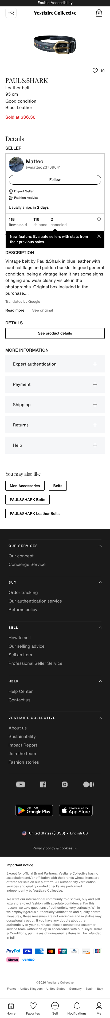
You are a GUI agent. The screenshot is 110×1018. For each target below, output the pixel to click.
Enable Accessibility (55, 3)
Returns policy (23, 609)
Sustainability (22, 736)
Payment (21, 384)
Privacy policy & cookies (53, 848)
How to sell (20, 637)
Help (17, 445)
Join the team (22, 753)
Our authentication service (35, 601)
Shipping (22, 404)
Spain (89, 989)
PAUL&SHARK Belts (27, 500)
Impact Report (23, 745)
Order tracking (23, 592)
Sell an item (20, 654)
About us (18, 728)
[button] (99, 13)
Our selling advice (27, 646)
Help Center (21, 691)
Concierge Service (27, 564)
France (12, 989)
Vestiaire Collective (32, 718)
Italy (100, 989)
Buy (13, 582)
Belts (57, 486)
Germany (75, 989)
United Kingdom (31, 989)
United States (55, 989)
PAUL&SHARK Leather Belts (35, 513)
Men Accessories (25, 486)
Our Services (23, 546)
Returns (21, 425)
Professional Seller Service (35, 663)
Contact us (19, 700)
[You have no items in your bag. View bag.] (99, 13)
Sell (13, 627)
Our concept (21, 556)
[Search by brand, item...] (11, 13)
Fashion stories (24, 762)
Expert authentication (35, 364)
